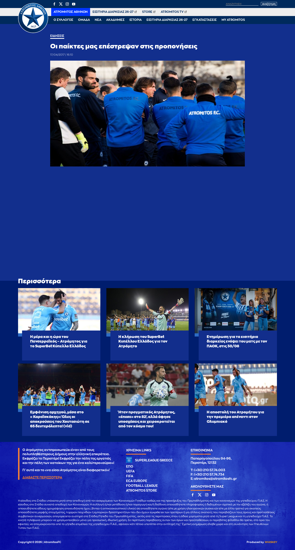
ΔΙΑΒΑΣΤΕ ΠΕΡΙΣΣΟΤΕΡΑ (42, 477)
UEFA (130, 471)
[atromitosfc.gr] (33, 32)
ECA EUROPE (136, 481)
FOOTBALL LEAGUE (142, 485)
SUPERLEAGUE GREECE (154, 460)
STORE (147, 11)
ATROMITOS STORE (141, 490)
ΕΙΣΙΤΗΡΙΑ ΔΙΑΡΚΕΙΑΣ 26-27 (113, 11)
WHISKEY (270, 542)
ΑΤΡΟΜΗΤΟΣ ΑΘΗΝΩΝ (71, 11)
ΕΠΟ (129, 466)
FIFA (129, 476)
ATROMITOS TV (172, 11)
